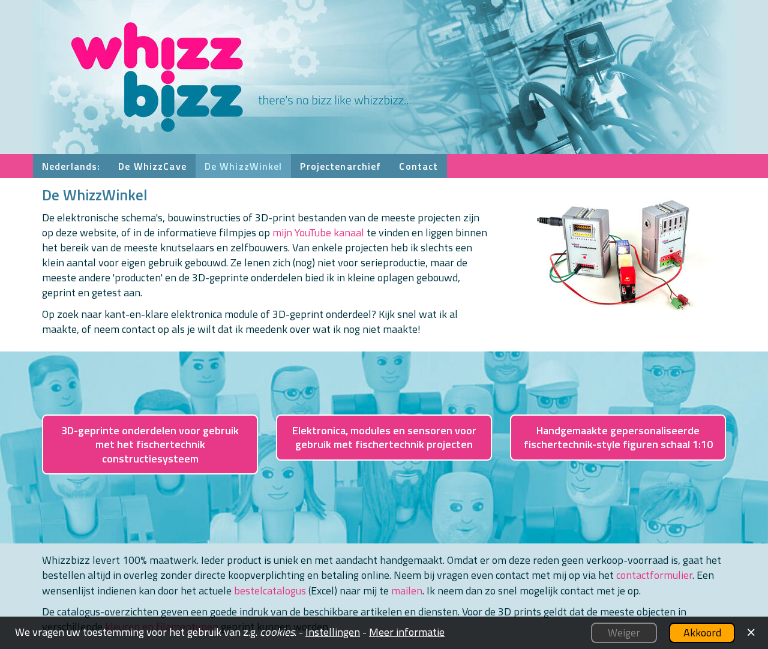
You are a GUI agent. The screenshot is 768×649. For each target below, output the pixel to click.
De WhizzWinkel (244, 166)
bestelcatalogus (270, 590)
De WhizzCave (152, 166)
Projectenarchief (340, 166)
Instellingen (332, 632)
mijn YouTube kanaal (318, 232)
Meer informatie (407, 632)
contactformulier (654, 575)
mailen (406, 590)
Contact (418, 166)
